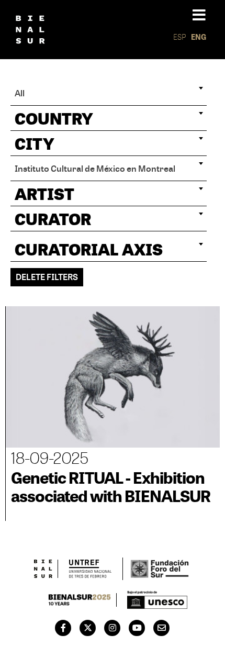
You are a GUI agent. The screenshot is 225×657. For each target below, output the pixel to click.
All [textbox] (20, 92)
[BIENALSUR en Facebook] (63, 627)
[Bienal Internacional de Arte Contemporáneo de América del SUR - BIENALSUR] (43, 569)
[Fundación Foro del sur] (159, 569)
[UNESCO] (157, 600)
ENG (198, 37)
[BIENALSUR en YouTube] (137, 627)
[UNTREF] (90, 569)
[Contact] (161, 627)
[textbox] (108, 118)
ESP (179, 37)
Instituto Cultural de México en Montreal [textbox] (95, 168)
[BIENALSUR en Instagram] (112, 627)
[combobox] (108, 93)
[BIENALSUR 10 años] (80, 600)
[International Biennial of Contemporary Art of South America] (30, 29)
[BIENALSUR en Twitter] (88, 627)
